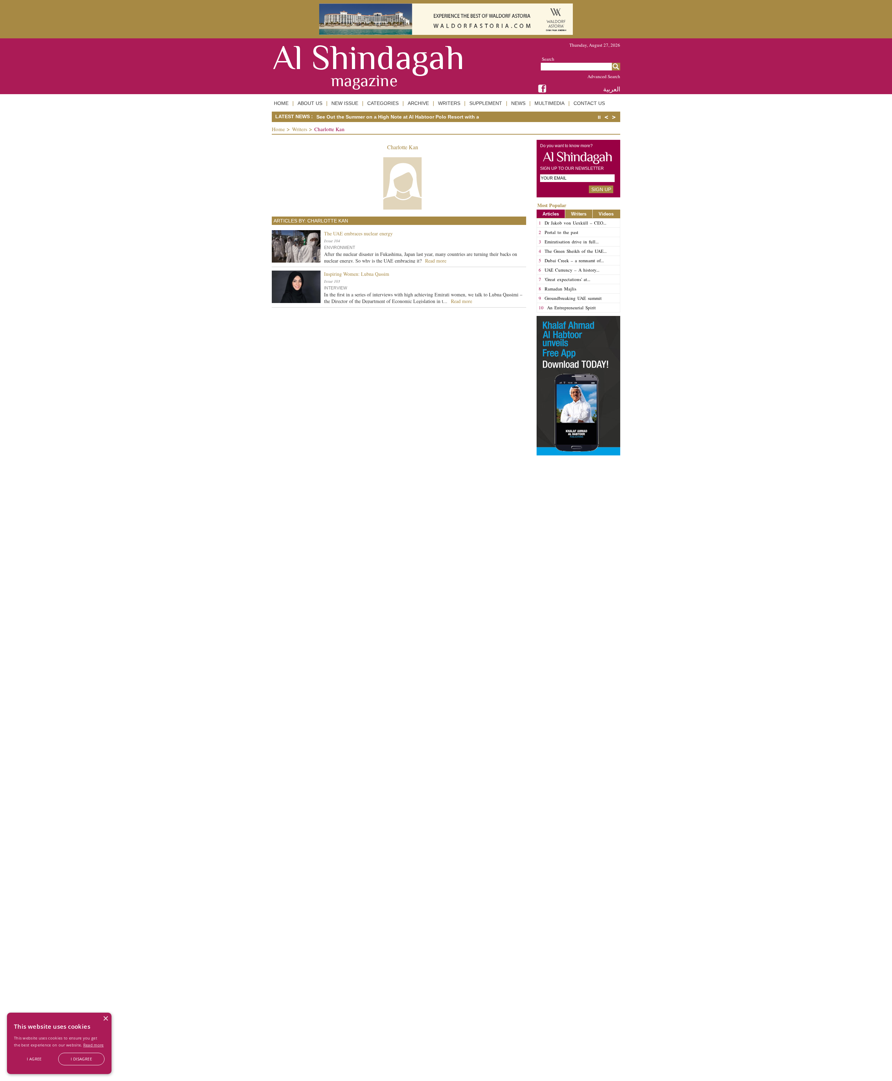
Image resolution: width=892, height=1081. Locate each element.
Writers (299, 129)
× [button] (105, 1018)
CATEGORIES (383, 103)
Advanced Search (603, 76)
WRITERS (449, 103)
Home (278, 129)
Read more (93, 1045)
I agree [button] (34, 1058)
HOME (281, 103)
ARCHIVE (418, 103)
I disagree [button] (81, 1058)
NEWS (518, 103)
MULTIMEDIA (549, 103)
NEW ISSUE (344, 103)
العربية (611, 89)
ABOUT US (310, 103)
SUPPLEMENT (485, 103)
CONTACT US (589, 103)
